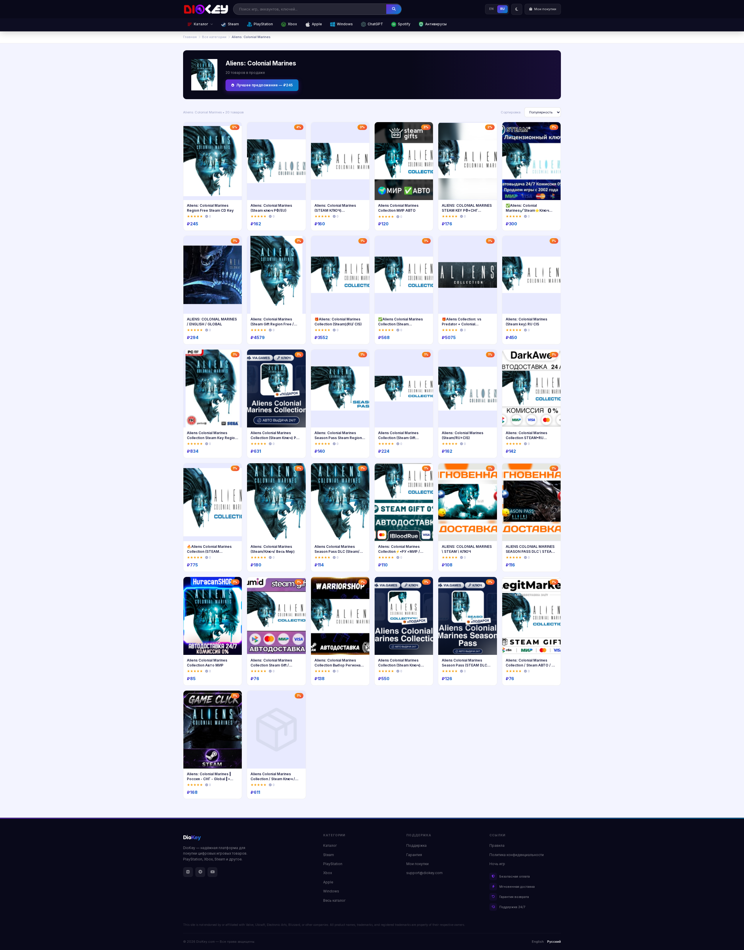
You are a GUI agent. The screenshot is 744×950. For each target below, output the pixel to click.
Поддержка (416, 846)
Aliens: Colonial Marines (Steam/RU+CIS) (462, 435)
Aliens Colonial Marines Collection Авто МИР (207, 662)
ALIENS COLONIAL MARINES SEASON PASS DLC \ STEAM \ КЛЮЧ (531, 551)
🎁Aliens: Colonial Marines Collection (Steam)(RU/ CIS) (338, 321)
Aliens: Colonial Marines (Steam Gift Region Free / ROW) (272, 324)
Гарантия (414, 855)
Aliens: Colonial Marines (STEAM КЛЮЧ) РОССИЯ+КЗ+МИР (335, 210)
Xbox (292, 24)
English (538, 942)
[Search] (393, 9)
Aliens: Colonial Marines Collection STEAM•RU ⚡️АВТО (526, 438)
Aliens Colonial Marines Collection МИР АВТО (398, 208)
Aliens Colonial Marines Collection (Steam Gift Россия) (398, 438)
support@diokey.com (424, 873)
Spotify (404, 24)
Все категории (214, 37)
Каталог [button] (201, 24)
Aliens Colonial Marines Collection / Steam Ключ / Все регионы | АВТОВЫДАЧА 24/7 (273, 781)
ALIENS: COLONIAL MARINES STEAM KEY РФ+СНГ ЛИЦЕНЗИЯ (467, 210)
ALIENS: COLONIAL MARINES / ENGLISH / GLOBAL (212, 321)
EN (491, 9)
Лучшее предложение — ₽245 (264, 85)
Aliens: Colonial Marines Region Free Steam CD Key (210, 208)
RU (502, 9)
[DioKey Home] (206, 9)
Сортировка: (511, 112)
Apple (317, 24)
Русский (554, 942)
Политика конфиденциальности (516, 855)
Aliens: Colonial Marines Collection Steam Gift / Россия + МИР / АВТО (271, 665)
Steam (233, 24)
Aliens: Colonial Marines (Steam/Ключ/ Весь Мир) (273, 549)
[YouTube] (212, 872)
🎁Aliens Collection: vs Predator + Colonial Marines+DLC (461, 324)
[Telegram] (200, 872)
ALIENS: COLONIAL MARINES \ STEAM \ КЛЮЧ (467, 549)
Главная (190, 37)
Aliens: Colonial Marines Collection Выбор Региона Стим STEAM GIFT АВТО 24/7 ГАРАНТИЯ (337, 667)
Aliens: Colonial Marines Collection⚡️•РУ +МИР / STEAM (399, 551)
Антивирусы (436, 24)
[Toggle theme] (516, 9)
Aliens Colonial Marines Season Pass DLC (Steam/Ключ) (337, 551)
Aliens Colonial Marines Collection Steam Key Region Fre (212, 438)
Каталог (330, 846)
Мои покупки (417, 864)
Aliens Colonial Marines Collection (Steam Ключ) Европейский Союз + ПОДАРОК (399, 667)
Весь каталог (334, 901)
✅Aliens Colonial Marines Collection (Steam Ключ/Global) (400, 324)
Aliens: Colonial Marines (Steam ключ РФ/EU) (271, 208)
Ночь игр (497, 864)
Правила (497, 846)
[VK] (188, 872)
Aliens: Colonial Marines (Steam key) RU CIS (526, 321)
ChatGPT (375, 24)
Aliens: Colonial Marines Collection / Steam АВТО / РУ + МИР (531, 665)
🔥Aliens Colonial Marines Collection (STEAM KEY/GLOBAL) (209, 551)
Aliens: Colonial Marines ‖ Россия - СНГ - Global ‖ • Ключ (209, 779)
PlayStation (263, 24)
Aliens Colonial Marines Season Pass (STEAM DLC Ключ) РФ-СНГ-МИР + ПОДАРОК (464, 667)
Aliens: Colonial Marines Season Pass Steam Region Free (338, 438)
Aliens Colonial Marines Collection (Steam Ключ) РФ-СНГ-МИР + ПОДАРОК (276, 438)
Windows (345, 24)
